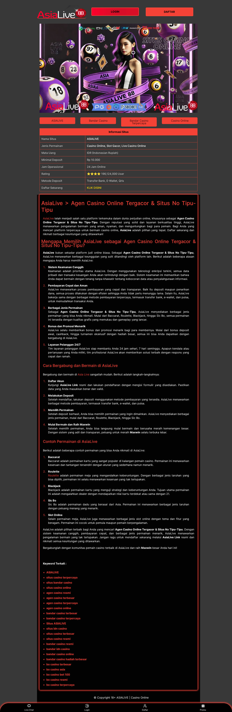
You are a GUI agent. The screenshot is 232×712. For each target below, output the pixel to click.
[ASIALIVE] (61, 11)
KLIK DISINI (94, 187)
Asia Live (83, 374)
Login (87, 710)
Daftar (145, 710)
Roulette (53, 475)
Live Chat (29, 710)
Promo (203, 710)
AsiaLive (48, 218)
